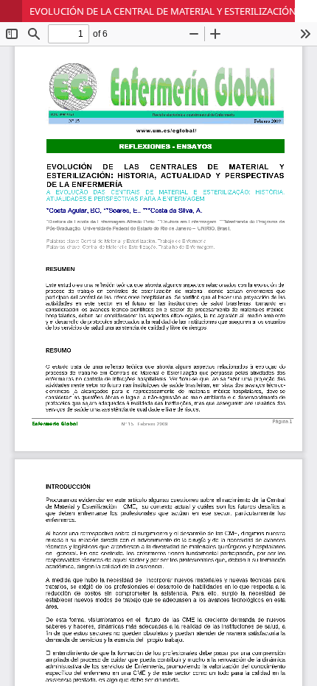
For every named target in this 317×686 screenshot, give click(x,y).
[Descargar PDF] (306, 11)
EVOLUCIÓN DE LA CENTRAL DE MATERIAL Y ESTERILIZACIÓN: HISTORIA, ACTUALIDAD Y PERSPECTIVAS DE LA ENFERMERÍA (173, 11)
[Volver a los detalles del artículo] (11, 11)
